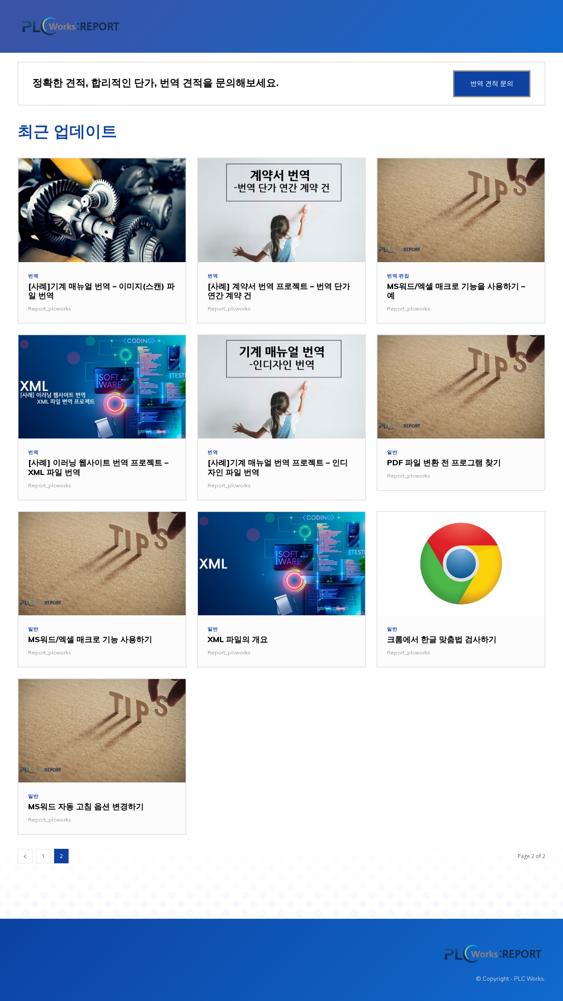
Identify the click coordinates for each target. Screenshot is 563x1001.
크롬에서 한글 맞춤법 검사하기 (442, 639)
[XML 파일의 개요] (281, 564)
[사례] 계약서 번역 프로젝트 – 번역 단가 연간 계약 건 (279, 291)
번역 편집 (398, 276)
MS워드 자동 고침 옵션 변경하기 (86, 806)
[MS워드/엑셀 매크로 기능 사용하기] (102, 564)
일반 (392, 452)
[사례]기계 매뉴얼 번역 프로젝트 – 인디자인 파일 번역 (278, 467)
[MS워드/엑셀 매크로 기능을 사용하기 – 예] (461, 210)
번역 (33, 276)
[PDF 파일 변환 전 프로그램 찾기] (461, 387)
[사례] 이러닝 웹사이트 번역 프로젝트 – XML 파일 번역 (98, 467)
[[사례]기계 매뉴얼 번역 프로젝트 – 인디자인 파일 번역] (281, 387)
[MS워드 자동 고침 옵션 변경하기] (102, 731)
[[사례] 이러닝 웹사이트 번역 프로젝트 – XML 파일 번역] (102, 387)
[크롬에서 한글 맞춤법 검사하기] (461, 564)
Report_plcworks (49, 308)
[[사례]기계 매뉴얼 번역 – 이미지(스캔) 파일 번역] (102, 210)
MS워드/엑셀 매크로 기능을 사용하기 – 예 (456, 291)
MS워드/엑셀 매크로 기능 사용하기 (90, 639)
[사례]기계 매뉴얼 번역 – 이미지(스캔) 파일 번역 (101, 291)
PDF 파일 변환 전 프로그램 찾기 (444, 462)
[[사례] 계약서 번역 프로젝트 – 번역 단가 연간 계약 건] (281, 210)
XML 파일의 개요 (238, 639)
